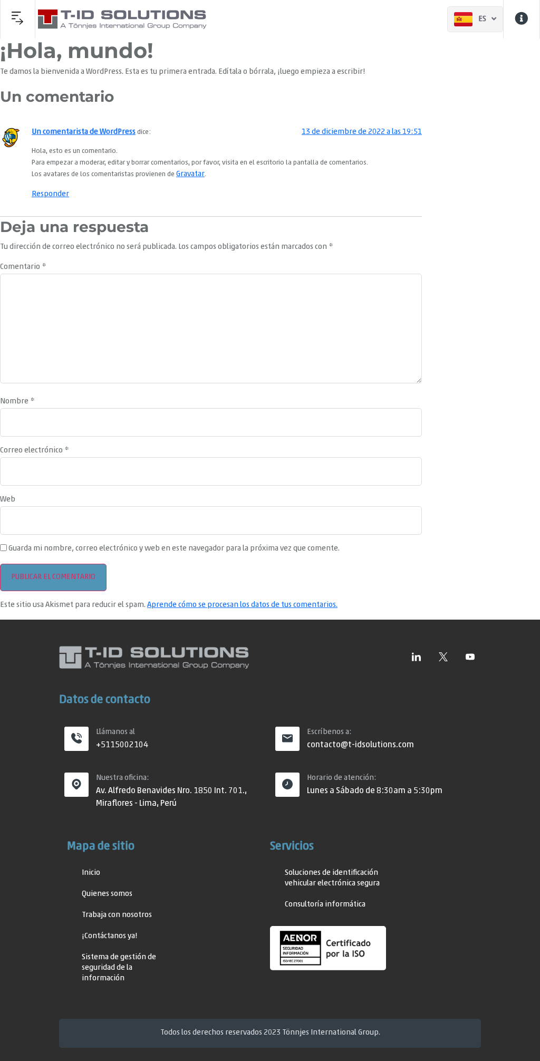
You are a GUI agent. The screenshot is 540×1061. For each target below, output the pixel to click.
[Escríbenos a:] (287, 739)
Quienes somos (107, 894)
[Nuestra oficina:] (76, 785)
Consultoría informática (325, 905)
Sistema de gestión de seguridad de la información (119, 967)
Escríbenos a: (329, 732)
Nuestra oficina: (122, 778)
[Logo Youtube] (470, 657)
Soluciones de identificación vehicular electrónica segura (332, 878)
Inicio (91, 873)
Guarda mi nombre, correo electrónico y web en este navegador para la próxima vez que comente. (174, 549)
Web (7, 500)
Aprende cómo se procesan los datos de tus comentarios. (242, 605)
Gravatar (190, 174)
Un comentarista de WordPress (84, 132)
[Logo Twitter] (443, 657)
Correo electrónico (34, 451)
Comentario (23, 267)
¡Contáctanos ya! (109, 936)
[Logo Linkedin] (416, 657)
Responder (50, 194)
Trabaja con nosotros (117, 915)
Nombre (17, 402)
